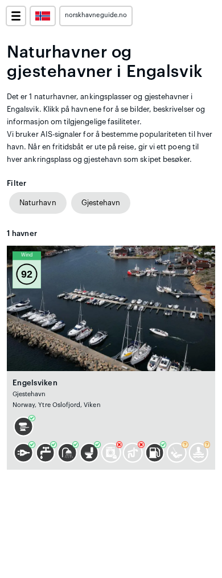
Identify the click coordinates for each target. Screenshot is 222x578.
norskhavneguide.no (96, 15)
